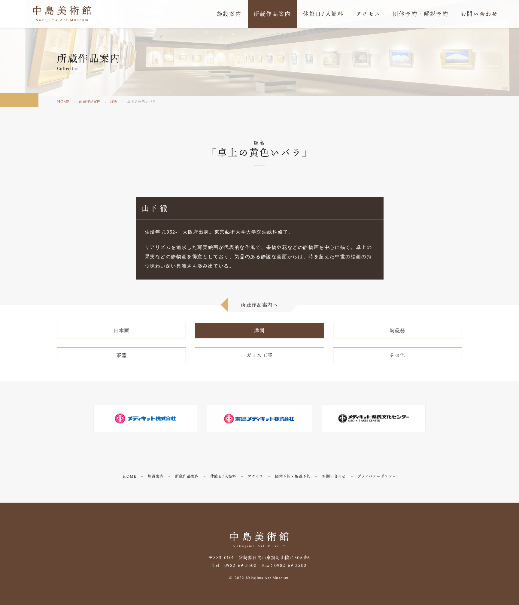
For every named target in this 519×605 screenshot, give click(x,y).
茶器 (121, 355)
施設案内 (156, 476)
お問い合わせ (334, 476)
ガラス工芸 (259, 355)
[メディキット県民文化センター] (373, 418)
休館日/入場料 (223, 476)
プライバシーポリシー (376, 476)
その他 (397, 355)
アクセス (256, 476)
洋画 (113, 101)
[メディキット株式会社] (145, 418)
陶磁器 (397, 330)
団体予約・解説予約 (293, 476)
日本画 (121, 330)
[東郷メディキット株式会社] (259, 418)
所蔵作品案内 (90, 101)
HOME (63, 101)
